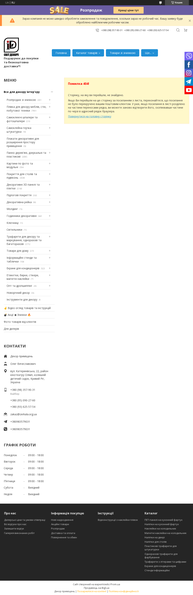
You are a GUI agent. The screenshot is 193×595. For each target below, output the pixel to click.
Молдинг (12, 209)
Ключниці (12, 223)
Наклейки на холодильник (160, 528)
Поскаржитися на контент (91, 591)
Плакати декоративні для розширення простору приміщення (23, 142)
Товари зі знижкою (123, 53)
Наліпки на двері (155, 537)
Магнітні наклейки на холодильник (166, 533)
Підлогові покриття (19, 195)
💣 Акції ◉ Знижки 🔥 (17, 315)
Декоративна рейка (19, 202)
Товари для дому (17, 250)
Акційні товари (60, 524)
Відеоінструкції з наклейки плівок (118, 520)
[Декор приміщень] (11, 47)
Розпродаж (58, 528)
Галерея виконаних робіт (19, 533)
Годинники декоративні (22, 216)
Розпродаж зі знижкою (21, 100)
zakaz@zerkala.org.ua (23, 414)
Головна (61, 53)
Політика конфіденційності (124, 591)
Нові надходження (62, 520)
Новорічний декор (18, 292)
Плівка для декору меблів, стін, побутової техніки (26, 108)
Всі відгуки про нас (15, 524)
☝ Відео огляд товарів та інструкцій (27, 308)
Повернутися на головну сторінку (89, 116)
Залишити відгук (14, 528)
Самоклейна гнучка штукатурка (19, 129)
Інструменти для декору (22, 299)
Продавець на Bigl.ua (96, 588)
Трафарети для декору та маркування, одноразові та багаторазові (24, 240)
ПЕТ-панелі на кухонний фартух (163, 520)
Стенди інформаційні (157, 570)
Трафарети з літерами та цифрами (165, 561)
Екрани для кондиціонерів (23, 268)
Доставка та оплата (63, 533)
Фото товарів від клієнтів (20, 322)
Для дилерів (11, 328)
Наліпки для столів (156, 541)
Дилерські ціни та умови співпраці (24, 520)
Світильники (14, 229)
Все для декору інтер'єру (22, 92)
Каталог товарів (86, 53)
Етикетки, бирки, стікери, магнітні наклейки (23, 277)
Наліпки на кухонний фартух (162, 524)
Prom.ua (115, 584)
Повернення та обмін (64, 537)
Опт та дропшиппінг (19, 286)
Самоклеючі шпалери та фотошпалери (22, 119)
